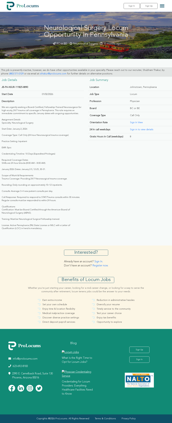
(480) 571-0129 (16, 74)
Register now (100, 265)
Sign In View (136, 122)
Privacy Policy (129, 418)
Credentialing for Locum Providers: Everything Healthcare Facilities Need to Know (77, 387)
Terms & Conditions (105, 418)
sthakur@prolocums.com (53, 74)
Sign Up (149, 6)
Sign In (131, 6)
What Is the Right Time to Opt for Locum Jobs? (77, 360)
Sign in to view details (141, 129)
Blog (73, 343)
